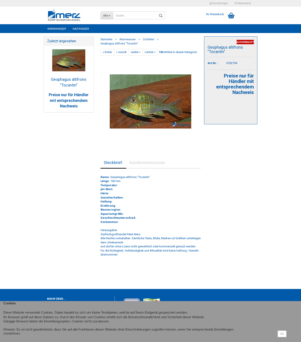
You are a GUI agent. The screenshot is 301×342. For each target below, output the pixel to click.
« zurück (121, 52)
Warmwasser (56, 28)
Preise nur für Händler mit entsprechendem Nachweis (69, 100)
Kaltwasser (81, 28)
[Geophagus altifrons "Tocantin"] (150, 99)
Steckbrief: (113, 162)
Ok (282, 333)
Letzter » (150, 52)
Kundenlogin (220, 3)
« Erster (107, 52)
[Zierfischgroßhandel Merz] (70, 15)
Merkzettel (244, 3)
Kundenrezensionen (147, 162)
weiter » (136, 52)
